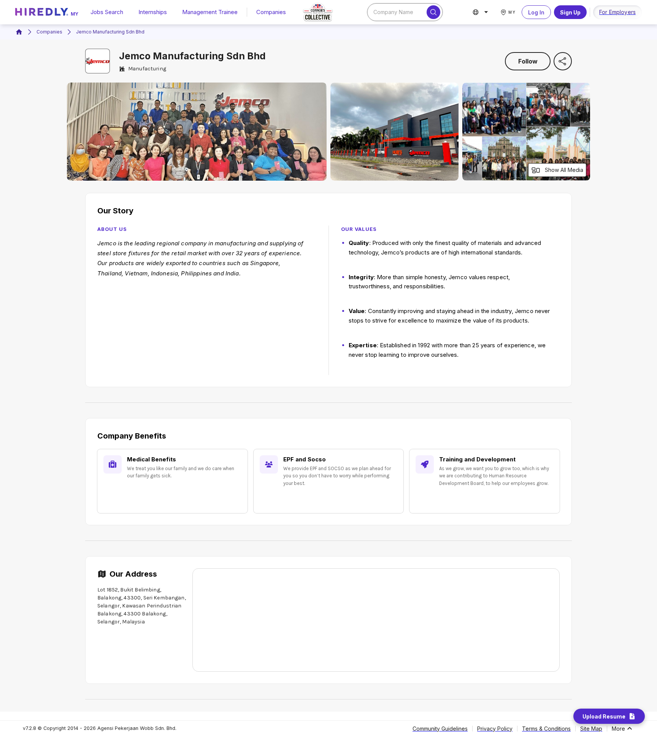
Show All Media (564, 170)
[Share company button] (563, 61)
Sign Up (570, 12)
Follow (528, 61)
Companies (271, 12)
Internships (152, 12)
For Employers (617, 12)
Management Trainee (210, 12)
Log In (536, 12)
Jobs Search (106, 12)
